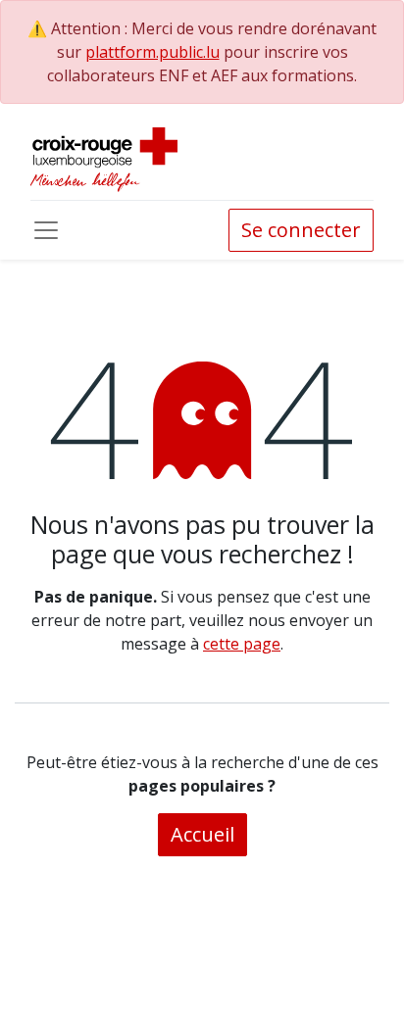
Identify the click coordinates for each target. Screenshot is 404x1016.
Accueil (202, 834)
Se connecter (301, 230)
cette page (241, 643)
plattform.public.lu (152, 52)
